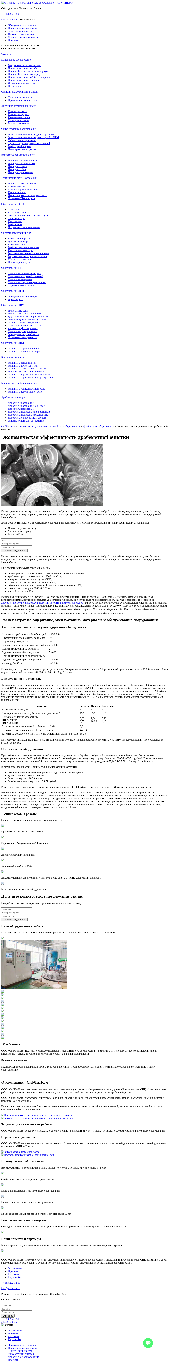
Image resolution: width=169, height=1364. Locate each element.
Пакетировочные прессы (22, 149)
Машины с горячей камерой (24, 348)
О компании (15, 1268)
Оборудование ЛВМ (12, 305)
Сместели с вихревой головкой (25, 276)
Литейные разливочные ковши (18, 105)
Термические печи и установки (19, 178)
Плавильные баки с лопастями (25, 313)
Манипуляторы (16, 218)
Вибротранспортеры (19, 238)
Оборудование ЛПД (12, 342)
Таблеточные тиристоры (22, 140)
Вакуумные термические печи (18, 154)
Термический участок (20, 31)
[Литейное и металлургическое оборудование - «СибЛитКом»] (37, 2)
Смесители (14, 209)
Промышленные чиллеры (22, 100)
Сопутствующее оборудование (18, 128)
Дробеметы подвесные (21, 408)
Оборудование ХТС (12, 204)
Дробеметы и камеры (13, 397)
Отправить (8, 1316)
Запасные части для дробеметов (26, 420)
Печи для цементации (20, 172)
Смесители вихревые (20, 279)
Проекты (13, 40)
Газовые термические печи (23, 189)
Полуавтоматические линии (24, 227)
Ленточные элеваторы (20, 250)
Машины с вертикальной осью (25, 391)
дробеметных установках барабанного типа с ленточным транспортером (42, 602)
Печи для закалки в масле (22, 160)
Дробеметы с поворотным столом (27, 417)
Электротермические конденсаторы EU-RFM (33, 137)
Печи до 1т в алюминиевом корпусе (28, 71)
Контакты (13, 1274)
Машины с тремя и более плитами (27, 368)
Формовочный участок (21, 34)
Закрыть (6, 54)
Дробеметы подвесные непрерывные (29, 411)
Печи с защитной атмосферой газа (27, 195)
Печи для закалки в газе (21, 163)
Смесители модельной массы (24, 325)
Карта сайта (14, 1277)
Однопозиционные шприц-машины (28, 319)
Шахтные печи (16, 186)
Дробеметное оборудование (23, 37)
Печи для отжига (17, 166)
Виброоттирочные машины (23, 247)
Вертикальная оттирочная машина (27, 256)
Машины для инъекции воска (24, 322)
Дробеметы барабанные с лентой (26, 405)
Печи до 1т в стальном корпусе (25, 74)
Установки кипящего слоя (22, 337)
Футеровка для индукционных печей (29, 143)
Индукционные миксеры (22, 83)
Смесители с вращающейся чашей (27, 282)
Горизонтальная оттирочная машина (28, 253)
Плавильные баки (18, 310)
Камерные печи (17, 192)
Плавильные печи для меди (23, 80)
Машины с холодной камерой (24, 351)
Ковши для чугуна (18, 114)
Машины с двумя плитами (23, 365)
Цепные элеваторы (18, 241)
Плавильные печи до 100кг (23, 68)
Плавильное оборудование (23, 28)
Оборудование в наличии (22, 25)
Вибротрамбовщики (19, 146)
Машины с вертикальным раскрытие (29, 374)
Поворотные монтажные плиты (26, 371)
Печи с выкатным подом (22, 183)
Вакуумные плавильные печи (24, 65)
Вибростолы (15, 224)
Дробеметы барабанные (21, 402)
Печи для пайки (17, 169)
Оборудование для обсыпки (23, 334)
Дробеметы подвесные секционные (28, 414)
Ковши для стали (17, 111)
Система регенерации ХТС (16, 233)
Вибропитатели (17, 244)
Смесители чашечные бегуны (24, 273)
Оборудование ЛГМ (12, 290)
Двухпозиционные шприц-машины (28, 316)
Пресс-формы (15, 299)
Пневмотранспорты (19, 262)
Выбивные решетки (19, 212)
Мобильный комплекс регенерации (28, 215)
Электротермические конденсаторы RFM (31, 134)
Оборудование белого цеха (23, 296)
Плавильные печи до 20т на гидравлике (30, 77)
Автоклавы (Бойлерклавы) (23, 328)
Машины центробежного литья (19, 383)
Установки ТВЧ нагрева (21, 198)
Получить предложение (14, 550)
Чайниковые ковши (19, 117)
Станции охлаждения (20, 97)
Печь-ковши (15, 86)
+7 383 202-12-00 (10, 14)
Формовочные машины (21, 285)
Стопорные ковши (18, 120)
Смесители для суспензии (22, 331)
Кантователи (15, 221)
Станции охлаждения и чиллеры (19, 91)
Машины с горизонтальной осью (26, 388)
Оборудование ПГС (12, 267)
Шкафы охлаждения (19, 259)
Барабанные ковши (18, 123)
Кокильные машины (12, 357)
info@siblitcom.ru (10, 19)
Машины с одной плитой (22, 362)
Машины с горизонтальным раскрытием (31, 377)
